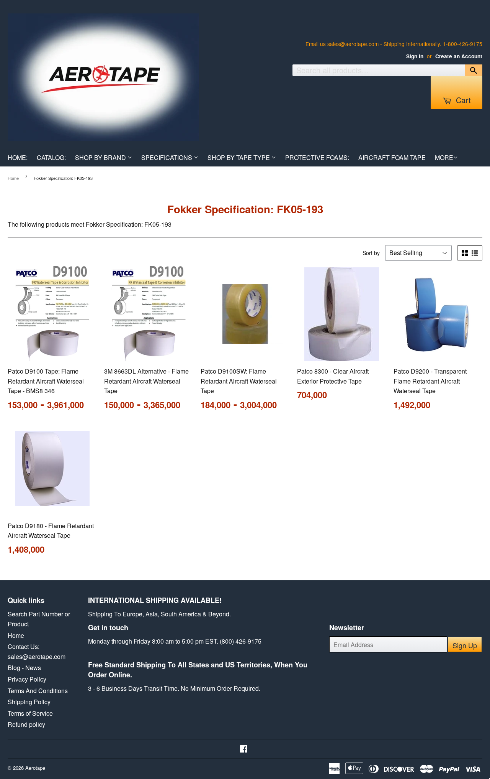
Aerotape (35, 767)
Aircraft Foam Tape (392, 157)
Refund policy (26, 724)
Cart (462, 99)
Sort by (371, 253)
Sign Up (464, 645)
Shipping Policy (29, 701)
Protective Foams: (317, 157)
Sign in (414, 56)
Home (13, 178)
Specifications (167, 157)
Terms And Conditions (38, 690)
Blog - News (24, 667)
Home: (18, 157)
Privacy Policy (27, 679)
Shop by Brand (101, 157)
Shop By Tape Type (239, 157)
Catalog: (51, 157)
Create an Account (458, 56)
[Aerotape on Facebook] (244, 749)
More (444, 157)
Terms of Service (30, 713)
